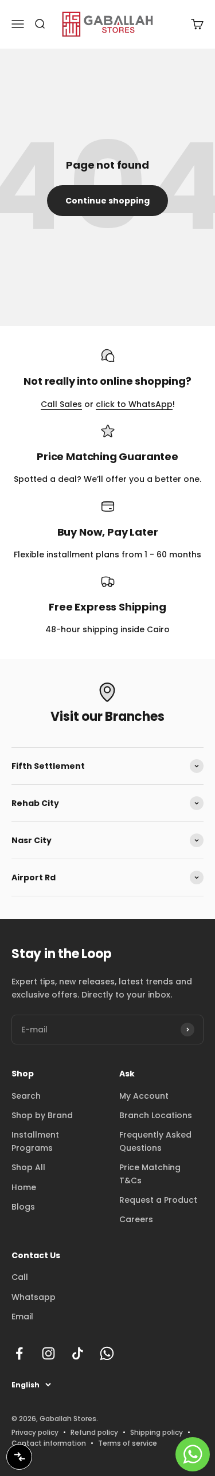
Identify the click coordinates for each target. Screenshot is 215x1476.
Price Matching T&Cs (150, 1174)
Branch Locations (155, 1115)
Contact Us (35, 1255)
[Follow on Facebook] (19, 1353)
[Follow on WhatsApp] (107, 1353)
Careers (136, 1219)
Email (22, 1316)
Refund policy (94, 1432)
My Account (144, 1096)
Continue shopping (107, 200)
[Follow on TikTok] (77, 1353)
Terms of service (127, 1443)
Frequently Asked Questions (155, 1141)
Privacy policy (34, 1432)
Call (19, 1277)
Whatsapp (33, 1297)
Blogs (23, 1206)
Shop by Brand (42, 1115)
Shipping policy (156, 1432)
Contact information (48, 1443)
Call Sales (61, 404)
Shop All (28, 1167)
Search (26, 1096)
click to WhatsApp (134, 404)
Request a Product (158, 1200)
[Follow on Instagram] (48, 1353)
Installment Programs (35, 1141)
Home (23, 1187)
